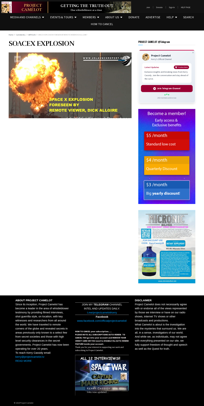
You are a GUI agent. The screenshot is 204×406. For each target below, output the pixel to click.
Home (11, 35)
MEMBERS (89, 17)
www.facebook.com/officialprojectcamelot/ (102, 320)
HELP (170, 17)
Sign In (172, 7)
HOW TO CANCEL (102, 24)
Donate (159, 7)
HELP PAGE (185, 7)
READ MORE (23, 360)
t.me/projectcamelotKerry (102, 312)
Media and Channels (25, 17)
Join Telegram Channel (169, 88)
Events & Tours (61, 17)
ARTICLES (32, 35)
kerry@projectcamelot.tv (29, 356)
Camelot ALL (21, 35)
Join (148, 7)
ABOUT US (112, 17)
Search (188, 17)
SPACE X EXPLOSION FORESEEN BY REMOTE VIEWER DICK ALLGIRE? (62, 35)
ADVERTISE (153, 17)
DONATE (134, 17)
